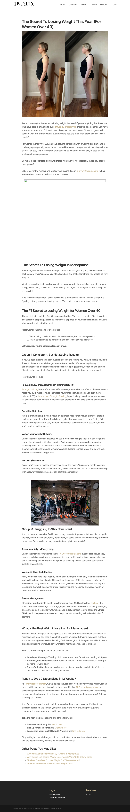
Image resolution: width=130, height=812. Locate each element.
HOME (63, 5)
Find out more (78, 731)
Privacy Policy (55, 794)
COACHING (73, 5)
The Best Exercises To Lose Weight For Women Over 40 (53, 760)
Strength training (30, 389)
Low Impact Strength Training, (52, 396)
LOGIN (114, 5)
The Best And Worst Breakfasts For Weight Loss (49, 763)
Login (88, 794)
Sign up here (61, 727)
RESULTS (85, 5)
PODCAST (104, 5)
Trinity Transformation (35, 683)
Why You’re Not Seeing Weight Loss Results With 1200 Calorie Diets (59, 757)
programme (64, 127)
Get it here (57, 724)
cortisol (94, 603)
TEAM (94, 5)
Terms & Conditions (57, 797)
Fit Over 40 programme (87, 171)
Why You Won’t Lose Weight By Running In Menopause (53, 753)
